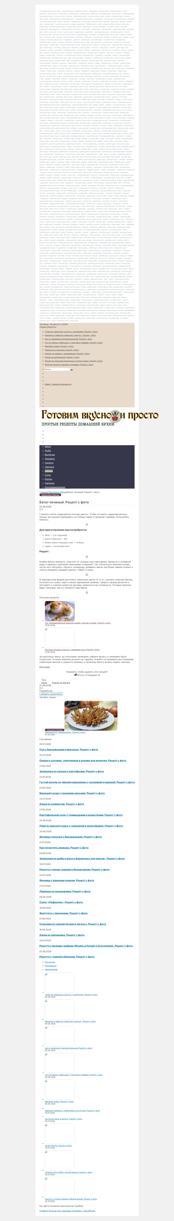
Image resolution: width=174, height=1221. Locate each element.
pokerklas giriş (77, 157)
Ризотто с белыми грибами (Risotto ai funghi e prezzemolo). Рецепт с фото (86, 945)
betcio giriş (43, 92)
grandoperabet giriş (118, 276)
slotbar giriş (43, 27)
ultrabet (59, 37)
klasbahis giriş (44, 279)
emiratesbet (43, 102)
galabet (96, 45)
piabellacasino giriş (59, 58)
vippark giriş (78, 89)
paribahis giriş (74, 14)
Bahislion (53, 243)
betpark (64, 198)
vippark (112, 48)
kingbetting (98, 19)
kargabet (74, 224)
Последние (50, 962)
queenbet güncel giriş (47, 74)
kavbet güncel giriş (56, 99)
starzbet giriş (107, 152)
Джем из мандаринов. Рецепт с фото (62, 357)
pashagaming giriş (46, 133)
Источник (44, 667)
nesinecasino (114, 256)
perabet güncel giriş (100, 120)
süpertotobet (72, 63)
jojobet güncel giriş (58, 53)
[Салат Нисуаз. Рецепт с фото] (60, 1143)
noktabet (107, 55)
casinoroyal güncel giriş (92, 102)
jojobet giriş (79, 32)
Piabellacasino (91, 24)
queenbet (76, 40)
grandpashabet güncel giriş (108, 34)
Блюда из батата (61, 682)
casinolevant (81, 170)
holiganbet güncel (80, 53)
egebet (42, 167)
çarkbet (74, 222)
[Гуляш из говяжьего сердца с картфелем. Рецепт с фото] (60, 992)
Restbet (107, 37)
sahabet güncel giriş (96, 86)
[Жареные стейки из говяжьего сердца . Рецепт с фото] (60, 1019)
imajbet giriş (122, 71)
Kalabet (103, 71)
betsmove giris (109, 68)
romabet (115, 63)
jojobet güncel (86, 45)
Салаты (49, 462)
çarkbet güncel (66, 29)
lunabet (98, 115)
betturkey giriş (74, 66)
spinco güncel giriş (80, 261)
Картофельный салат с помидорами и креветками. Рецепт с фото (81, 815)
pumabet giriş (85, 123)
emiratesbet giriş (83, 175)
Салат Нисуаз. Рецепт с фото (58, 1145)
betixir (52, 315)
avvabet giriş (116, 84)
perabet (47, 53)
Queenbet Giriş (115, 282)
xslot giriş (105, 201)
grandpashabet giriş (84, 110)
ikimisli (63, 81)
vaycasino (90, 79)
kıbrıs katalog (99, 183)
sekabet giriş (107, 29)
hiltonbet (74, 48)
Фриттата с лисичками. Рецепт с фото (63, 913)
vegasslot (80, 24)
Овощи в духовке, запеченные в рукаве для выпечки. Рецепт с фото (82, 760)
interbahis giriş (77, 256)
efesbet (121, 310)
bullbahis (126, 53)
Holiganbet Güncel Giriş (121, 92)
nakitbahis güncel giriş (97, 94)
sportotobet (50, 193)
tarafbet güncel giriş (54, 76)
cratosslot (47, 263)
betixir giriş (91, 318)
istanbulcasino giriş (56, 68)
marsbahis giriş (49, 37)
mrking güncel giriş (109, 245)
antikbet (121, 261)
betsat (117, 27)
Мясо (48, 446)
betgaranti (82, 217)
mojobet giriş (110, 263)
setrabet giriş (109, 19)
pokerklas (43, 14)
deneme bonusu (90, 159)
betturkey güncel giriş (81, 42)
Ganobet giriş (49, 24)
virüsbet (103, 125)
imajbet (126, 37)
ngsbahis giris (125, 63)
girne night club (122, 48)
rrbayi (102, 139)
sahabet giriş (96, 29)
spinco (79, 102)
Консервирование (55, 487)
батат (44, 682)
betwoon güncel (65, 289)
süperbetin (116, 107)
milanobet (96, 131)
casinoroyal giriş (45, 81)
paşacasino (66, 165)
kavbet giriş (116, 14)
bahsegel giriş (72, 271)
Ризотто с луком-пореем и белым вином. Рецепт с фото (74, 869)
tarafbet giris (126, 157)
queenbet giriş (96, 42)
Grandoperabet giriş (101, 32)
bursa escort (44, 315)
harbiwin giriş (127, 271)
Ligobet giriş (97, 253)
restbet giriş (64, 136)
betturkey (127, 123)
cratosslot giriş (55, 86)
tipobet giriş (48, 48)
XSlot (120, 183)
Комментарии (51, 969)
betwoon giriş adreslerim (48, 110)
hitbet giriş (81, 154)
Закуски (49, 467)
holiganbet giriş (115, 11)
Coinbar (125, 204)
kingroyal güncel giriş (73, 201)
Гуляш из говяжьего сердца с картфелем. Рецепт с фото (71, 331)
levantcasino (70, 154)
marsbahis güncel (117, 32)
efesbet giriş (51, 71)
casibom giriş (97, 133)
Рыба (48, 450)
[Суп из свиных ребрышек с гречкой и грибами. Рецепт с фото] (60, 1072)
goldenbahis (63, 152)
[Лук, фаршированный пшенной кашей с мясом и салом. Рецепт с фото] (60, 620)
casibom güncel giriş (57, 27)
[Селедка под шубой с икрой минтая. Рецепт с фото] (60, 1170)
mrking (123, 50)
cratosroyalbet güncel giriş (70, 45)
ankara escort (49, 149)
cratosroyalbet (68, 37)
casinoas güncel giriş (83, 120)
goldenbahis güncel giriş (111, 110)
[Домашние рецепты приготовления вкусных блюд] (99, 426)
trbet (69, 58)
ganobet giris (106, 250)
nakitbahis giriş (45, 58)
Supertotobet (98, 308)
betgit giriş (118, 42)
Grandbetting (61, 248)
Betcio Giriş (52, 14)
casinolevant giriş (61, 24)
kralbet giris (65, 245)
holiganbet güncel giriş (57, 123)
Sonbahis (130, 89)
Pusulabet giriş (66, 89)
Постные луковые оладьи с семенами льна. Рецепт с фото (72, 649)
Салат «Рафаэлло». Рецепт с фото (61, 902)
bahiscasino (106, 92)
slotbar (107, 16)
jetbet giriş (66, 48)
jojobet (42, 40)
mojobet (102, 53)
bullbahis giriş (97, 21)
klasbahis (131, 19)
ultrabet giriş (54, 45)
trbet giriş (56, 178)
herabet (74, 141)
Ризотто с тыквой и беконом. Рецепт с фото (66, 956)
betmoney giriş (65, 157)
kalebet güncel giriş (73, 144)
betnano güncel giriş (94, 219)
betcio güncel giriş (56, 92)
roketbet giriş (96, 123)
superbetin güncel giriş (48, 185)
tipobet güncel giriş (68, 170)
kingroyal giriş (116, 37)
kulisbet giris (108, 58)
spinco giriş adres (54, 172)
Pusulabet (66, 94)
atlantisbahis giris (80, 16)
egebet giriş (56, 250)
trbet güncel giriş (122, 144)
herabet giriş (50, 55)
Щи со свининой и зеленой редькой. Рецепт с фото (68, 339)
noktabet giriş (104, 175)
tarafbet (69, 53)
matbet (60, 21)
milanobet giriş (54, 29)
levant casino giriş (122, 24)
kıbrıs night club (99, 284)
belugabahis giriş (127, 175)
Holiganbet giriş (55, 261)
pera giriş (56, 81)
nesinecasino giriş (119, 315)
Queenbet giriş (92, 214)
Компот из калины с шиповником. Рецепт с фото (67, 353)
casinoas (77, 232)
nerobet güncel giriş (80, 92)
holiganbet (43, 29)
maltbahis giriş (44, 125)
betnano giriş (64, 110)
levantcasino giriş (111, 313)
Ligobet (128, 243)
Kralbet (125, 133)
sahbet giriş (61, 112)
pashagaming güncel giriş (112, 74)
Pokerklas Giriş (101, 209)
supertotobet (44, 94)
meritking (78, 11)
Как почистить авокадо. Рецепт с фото (63, 847)
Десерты (50, 458)
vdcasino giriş (71, 217)
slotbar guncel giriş (51, 84)
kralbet (43, 71)
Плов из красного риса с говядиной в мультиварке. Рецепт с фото (81, 825)
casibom (77, 71)
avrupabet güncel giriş (79, 94)
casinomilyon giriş (82, 315)
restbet (70, 81)
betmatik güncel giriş (48, 21)
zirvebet (53, 284)
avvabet (73, 24)
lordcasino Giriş (45, 274)
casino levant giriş (88, 206)
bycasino (77, 29)
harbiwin (57, 175)
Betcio (85, 11)
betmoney (43, 206)
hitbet (110, 125)
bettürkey (87, 198)
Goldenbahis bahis (46, 16)
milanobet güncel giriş (47, 112)
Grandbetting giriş (127, 185)
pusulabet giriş (120, 19)
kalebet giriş (64, 84)
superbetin (94, 14)
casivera (124, 27)
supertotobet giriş (80, 243)
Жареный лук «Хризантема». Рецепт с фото (65, 732)
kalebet (122, 34)
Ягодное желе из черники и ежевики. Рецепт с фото (69, 364)
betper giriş (64, 102)
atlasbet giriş (110, 144)
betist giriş (89, 76)
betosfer (67, 21)
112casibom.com (76, 266)
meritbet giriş (105, 45)
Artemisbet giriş (90, 157)
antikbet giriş (44, 232)
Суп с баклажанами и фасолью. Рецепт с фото (68, 749)
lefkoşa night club (74, 180)
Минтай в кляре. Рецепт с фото (59, 346)
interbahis (43, 266)
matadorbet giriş (88, 245)
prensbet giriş (94, 139)
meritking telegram (56, 196)
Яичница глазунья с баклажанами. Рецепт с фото (70, 836)
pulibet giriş (98, 58)
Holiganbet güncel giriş (48, 66)
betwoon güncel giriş (111, 112)
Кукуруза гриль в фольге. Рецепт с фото (63, 1119)
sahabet (106, 21)
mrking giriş (81, 196)
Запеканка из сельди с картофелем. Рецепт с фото (71, 771)
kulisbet (51, 50)
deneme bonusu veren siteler (64, 34)
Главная (43, 492)
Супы (48, 475)
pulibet (109, 79)
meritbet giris (93, 243)
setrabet (80, 50)
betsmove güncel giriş (47, 180)
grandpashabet (105, 14)
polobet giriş (61, 193)
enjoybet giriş (60, 61)
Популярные (50, 966)
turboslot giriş (103, 11)
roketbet (108, 193)
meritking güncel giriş (96, 263)
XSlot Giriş (123, 97)
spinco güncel (86, 84)
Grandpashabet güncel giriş (49, 11)
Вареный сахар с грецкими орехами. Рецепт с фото (72, 793)
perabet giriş (72, 191)
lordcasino (129, 219)
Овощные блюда (57, 492)
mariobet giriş (117, 115)
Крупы (48, 479)
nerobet (42, 193)
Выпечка (50, 454)
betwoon (86, 112)
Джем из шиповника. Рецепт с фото (61, 935)
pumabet (61, 159)
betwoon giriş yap (96, 61)
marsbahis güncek (68, 305)
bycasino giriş (116, 269)
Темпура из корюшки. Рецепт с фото (62, 350)
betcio (46, 32)
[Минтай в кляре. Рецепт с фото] (60, 1099)
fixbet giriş (115, 21)
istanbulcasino (100, 66)
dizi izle (63, 318)
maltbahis (88, 37)
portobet (61, 185)
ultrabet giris (116, 198)
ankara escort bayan (96, 193)
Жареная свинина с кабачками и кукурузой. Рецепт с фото (72, 1110)
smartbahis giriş (110, 61)
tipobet (122, 21)
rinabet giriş (108, 141)
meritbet (55, 63)
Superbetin (99, 55)
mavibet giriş (44, 271)
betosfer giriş (44, 146)
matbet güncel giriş (46, 61)
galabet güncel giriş (113, 146)
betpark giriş (66, 105)
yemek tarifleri (126, 235)
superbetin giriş (109, 40)
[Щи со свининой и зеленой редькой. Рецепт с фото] (60, 1046)
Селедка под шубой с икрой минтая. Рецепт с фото (68, 1172)
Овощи (49, 471)
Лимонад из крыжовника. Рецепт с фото (65, 891)
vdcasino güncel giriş (96, 16)
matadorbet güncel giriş (84, 19)
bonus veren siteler (58, 219)
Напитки (49, 483)
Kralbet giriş (107, 123)
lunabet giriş (120, 40)
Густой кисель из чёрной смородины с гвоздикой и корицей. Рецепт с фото (87, 782)
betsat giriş (87, 27)
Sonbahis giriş (55, 313)
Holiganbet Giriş (69, 50)
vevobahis (113, 81)
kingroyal (120, 61)
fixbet (125, 11)
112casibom (66, 131)
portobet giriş (75, 206)
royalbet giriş (69, 120)
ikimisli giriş (86, 21)
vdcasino (94, 48)
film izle (73, 102)
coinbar (103, 170)
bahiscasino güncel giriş (111, 235)
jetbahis (42, 175)
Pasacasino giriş (45, 34)
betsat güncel (100, 118)
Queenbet (79, 37)
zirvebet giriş (106, 131)
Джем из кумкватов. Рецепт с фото (61, 804)
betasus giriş (44, 141)
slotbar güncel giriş (104, 315)
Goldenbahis (129, 310)
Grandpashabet (68, 19)
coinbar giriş (96, 198)
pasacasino (43, 204)
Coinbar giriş (117, 123)
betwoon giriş (60, 16)
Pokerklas (95, 81)
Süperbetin (130, 68)
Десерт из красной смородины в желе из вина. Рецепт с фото (74, 361)
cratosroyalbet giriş (103, 107)
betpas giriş (114, 76)
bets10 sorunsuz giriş (62, 133)
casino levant (127, 99)
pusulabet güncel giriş (102, 97)
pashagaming (71, 258)
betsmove (47, 139)
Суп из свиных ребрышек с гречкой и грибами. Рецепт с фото (74, 342)
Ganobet (47, 287)
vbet (99, 24)
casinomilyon (106, 50)
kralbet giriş (112, 71)
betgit (95, 105)
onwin (79, 27)
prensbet (53, 32)
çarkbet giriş (128, 125)
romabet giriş (71, 27)
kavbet (79, 125)
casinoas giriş (44, 219)
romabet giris (107, 42)
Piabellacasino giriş (113, 284)
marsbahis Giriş (104, 269)
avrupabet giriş (109, 178)
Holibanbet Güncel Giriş (87, 271)
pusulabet (58, 50)
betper (108, 118)
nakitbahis (112, 258)
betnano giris (119, 58)
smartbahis (110, 99)
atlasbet (69, 42)
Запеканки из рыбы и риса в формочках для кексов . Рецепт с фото (82, 858)
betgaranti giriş (53, 188)
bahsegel (42, 50)
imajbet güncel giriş (115, 66)
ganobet (104, 230)
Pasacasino (97, 167)
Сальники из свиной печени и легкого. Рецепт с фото (72, 924)
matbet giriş (84, 14)
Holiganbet (93, 11)
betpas (97, 63)
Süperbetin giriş (67, 11)
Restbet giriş (62, 180)
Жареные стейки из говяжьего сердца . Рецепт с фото (70, 335)
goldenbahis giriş (119, 29)
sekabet (87, 133)
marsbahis (93, 34)
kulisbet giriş (48, 258)
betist (80, 198)
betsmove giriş (60, 149)
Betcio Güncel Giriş (56, 183)
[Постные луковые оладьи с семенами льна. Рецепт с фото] (60, 647)
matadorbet (104, 48)
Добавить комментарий (51, 694)
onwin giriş (86, 29)
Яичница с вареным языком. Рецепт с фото (66, 880)
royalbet (110, 27)
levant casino (68, 32)
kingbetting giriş (94, 250)
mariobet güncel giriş (54, 40)
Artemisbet (68, 92)
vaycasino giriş (102, 318)
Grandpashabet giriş (51, 118)
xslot (92, 276)
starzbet (71, 149)
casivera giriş (98, 37)
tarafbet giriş (76, 21)
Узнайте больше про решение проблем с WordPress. (67, 1210)
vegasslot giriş (54, 198)
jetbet (54, 42)
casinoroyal (58, 120)
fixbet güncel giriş (87, 66)
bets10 (42, 245)
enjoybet (61, 42)
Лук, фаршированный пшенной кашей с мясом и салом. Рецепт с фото (78, 623)
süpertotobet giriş (46, 201)
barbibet (69, 16)
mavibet (111, 188)
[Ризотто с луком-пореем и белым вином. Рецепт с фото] (60, 1197)
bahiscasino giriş (103, 157)
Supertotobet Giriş (68, 274)
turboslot (68, 269)
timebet (87, 50)
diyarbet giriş (96, 152)
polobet (49, 175)
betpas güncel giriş (51, 235)
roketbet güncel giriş (71, 74)
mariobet (82, 79)
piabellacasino (98, 84)
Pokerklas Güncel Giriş (81, 68)
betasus (95, 27)
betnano (91, 63)
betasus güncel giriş (84, 284)
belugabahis (60, 217)
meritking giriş (116, 133)
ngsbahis (90, 115)
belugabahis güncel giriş (107, 261)
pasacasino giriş (96, 279)
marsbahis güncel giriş (73, 55)
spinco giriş (87, 172)
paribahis (84, 61)
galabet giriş (93, 53)
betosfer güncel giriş (51, 136)
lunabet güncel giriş (105, 287)
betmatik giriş (44, 269)
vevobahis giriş (79, 219)
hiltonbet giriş (101, 79)
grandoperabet (103, 289)
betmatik (126, 183)
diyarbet (103, 27)
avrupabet (124, 318)
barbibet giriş (44, 162)
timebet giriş (62, 14)
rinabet (59, 74)
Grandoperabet (85, 269)
